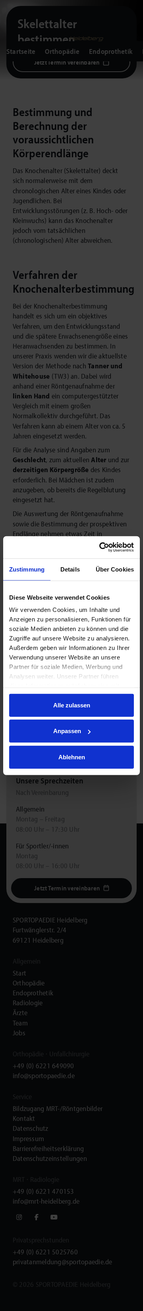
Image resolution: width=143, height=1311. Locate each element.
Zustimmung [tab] (26, 569)
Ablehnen (71, 756)
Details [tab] (70, 569)
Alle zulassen (71, 704)
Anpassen (67, 731)
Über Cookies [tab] (115, 569)
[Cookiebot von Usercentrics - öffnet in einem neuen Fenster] (101, 547)
